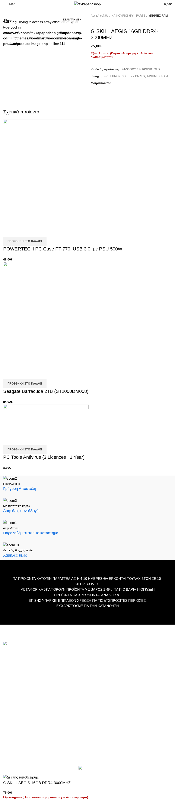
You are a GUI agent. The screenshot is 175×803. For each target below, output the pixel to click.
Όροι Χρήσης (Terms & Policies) (83, 679)
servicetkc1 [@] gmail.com (23, 702)
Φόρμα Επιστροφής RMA (79, 692)
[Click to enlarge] (10, 40)
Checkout (68, 666)
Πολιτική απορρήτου (75, 686)
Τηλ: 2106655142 (16, 738)
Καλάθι (66, 660)
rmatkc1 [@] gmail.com (20, 727)
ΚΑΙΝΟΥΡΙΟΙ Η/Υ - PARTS (128, 15)
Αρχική (66, 654)
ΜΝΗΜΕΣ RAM (158, 15)
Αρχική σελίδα (99, 15)
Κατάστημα (69, 673)
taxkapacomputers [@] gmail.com (28, 681)
